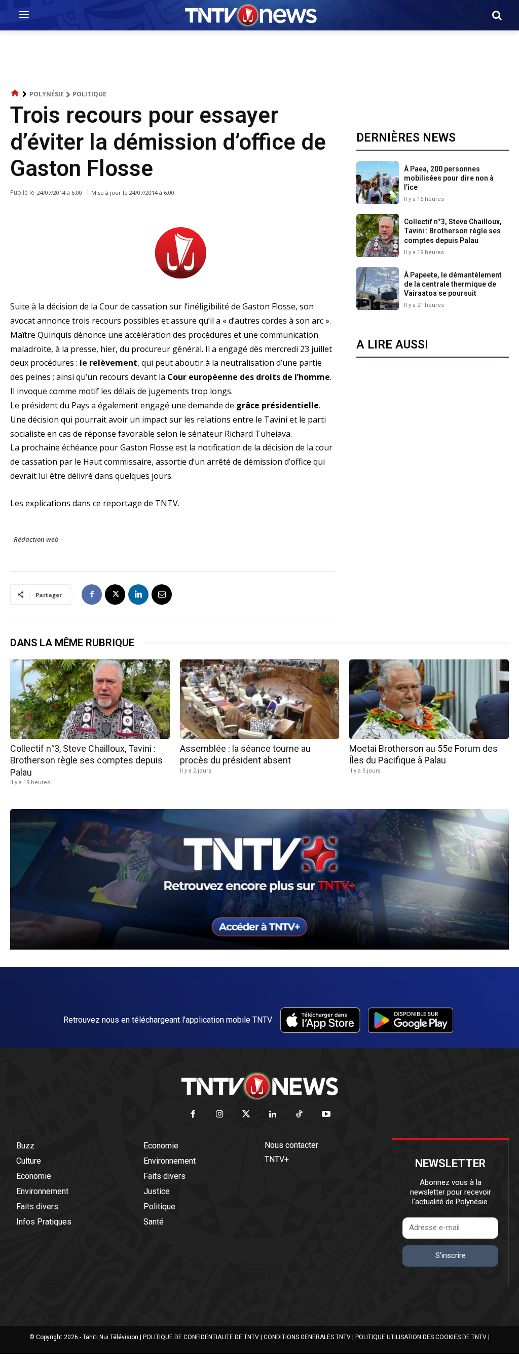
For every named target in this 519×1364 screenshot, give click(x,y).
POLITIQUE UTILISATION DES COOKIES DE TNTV (421, 1337)
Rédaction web (36, 539)
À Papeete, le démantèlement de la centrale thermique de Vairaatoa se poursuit (453, 284)
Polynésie (46, 94)
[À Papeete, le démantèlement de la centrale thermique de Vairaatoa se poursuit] (377, 288)
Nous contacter (291, 1145)
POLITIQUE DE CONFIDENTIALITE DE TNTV (201, 1337)
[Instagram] (220, 1115)
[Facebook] (92, 594)
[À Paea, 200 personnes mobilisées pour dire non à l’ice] (377, 182)
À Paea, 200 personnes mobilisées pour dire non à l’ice (449, 178)
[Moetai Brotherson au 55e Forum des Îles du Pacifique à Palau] (429, 699)
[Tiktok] (300, 1115)
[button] (497, 15)
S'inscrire (450, 1255)
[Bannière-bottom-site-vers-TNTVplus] (259, 947)
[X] (115, 594)
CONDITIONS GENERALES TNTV (307, 1337)
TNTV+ (277, 1159)
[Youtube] (326, 1115)
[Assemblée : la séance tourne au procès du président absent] (260, 699)
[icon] (15, 93)
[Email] (162, 594)
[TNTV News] (259, 1086)
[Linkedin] (138, 594)
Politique (89, 94)
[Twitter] (246, 1115)
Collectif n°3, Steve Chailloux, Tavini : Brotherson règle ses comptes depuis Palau (453, 231)
